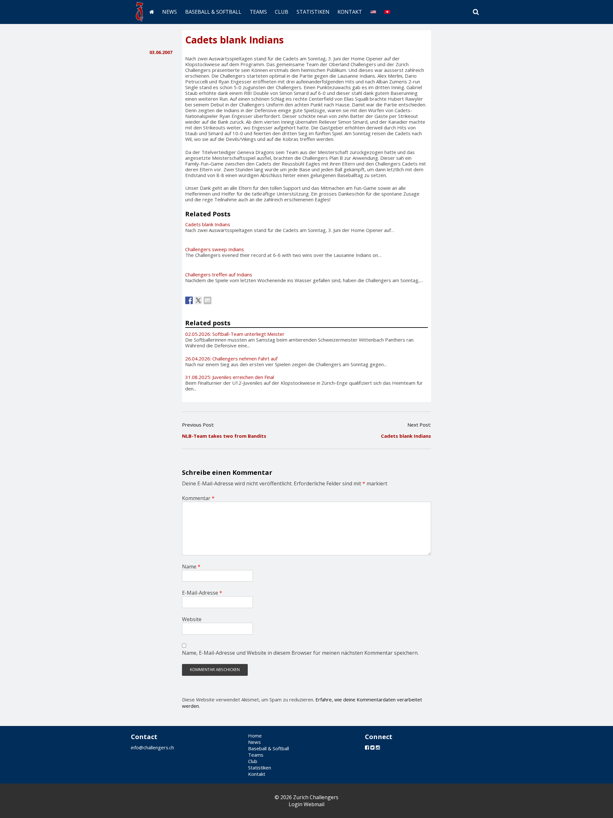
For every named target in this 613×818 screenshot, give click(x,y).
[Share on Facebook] (189, 300)
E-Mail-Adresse (202, 592)
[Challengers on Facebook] (367, 747)
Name (191, 566)
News (169, 11)
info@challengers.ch (152, 747)
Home (255, 735)
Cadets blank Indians (207, 224)
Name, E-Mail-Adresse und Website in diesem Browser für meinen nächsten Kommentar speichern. (300, 652)
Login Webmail (306, 804)
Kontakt (349, 11)
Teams (258, 11)
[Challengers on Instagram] (378, 747)
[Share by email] (207, 300)
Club (281, 11)
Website (191, 619)
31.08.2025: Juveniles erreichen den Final (229, 377)
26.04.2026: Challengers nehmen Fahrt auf (231, 358)
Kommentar (198, 498)
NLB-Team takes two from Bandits (224, 436)
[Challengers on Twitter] (372, 747)
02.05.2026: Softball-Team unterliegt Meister (234, 334)
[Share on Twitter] (198, 300)
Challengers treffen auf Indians (218, 274)
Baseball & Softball (213, 11)
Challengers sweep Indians (214, 249)
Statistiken (313, 11)
